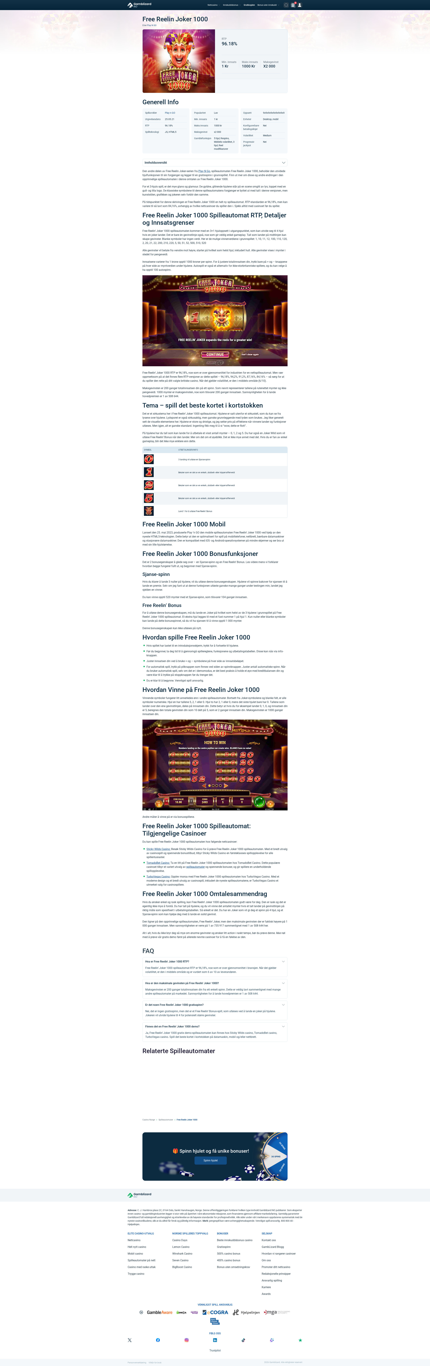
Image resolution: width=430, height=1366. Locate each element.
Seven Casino (180, 1260)
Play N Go (204, 171)
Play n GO (151, 25)
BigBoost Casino (182, 1267)
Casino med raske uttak (142, 1267)
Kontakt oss (269, 1240)
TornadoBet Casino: (158, 862)
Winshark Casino (182, 1253)
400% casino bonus (228, 1260)
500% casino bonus (228, 1253)
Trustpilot (215, 1350)
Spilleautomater (166, 1120)
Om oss (266, 1260)
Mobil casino (135, 1253)
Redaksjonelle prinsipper (276, 1273)
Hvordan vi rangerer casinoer (279, 1253)
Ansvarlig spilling (272, 1280)
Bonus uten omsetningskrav (233, 1267)
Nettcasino (213, 5)
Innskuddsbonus (230, 5)
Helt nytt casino (137, 1247)
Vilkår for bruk (155, 1362)
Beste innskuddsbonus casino (234, 1240)
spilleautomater (195, 866)
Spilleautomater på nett (141, 1260)
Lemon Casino (180, 1247)
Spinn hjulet (211, 1160)
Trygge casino (136, 1273)
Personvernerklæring (137, 1362)
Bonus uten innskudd (267, 5)
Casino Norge (148, 1120)
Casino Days (179, 1240)
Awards (266, 1294)
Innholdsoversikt (156, 162)
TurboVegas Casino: (158, 876)
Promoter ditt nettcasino (276, 1267)
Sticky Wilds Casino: (158, 849)
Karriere (266, 1287)
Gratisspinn (249, 5)
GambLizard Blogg (273, 1247)
